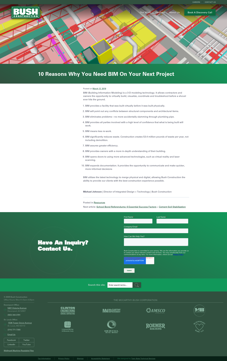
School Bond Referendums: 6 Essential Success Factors (126, 206)
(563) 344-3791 (14, 315)
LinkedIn (11, 344)
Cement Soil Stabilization (172, 206)
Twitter (26, 340)
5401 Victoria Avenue (17, 308)
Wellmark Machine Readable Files (19, 350)
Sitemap (80, 358)
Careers (196, 2)
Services (160, 12)
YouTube (26, 344)
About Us (174, 12)
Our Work (145, 12)
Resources (99, 202)
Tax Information (44, 358)
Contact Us (210, 2)
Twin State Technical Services (143, 358)
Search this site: (96, 284)
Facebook (11, 340)
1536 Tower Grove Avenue (20, 323)
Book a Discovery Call (200, 12)
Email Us (11, 334)
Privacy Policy (63, 358)
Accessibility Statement (100, 358)
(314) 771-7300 (14, 329)
